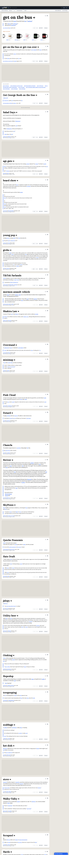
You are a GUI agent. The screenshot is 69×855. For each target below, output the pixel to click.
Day (22, 300)
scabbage (4, 738)
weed (25, 666)
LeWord (8, 370)
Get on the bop (22, 89)
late (19, 238)
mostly (9, 362)
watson (7, 608)
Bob (5, 198)
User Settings (64, 10)
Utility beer (5, 631)
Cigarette (5, 782)
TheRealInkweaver (11, 700)
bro (17, 282)
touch (21, 399)
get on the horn (40, 86)
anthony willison (8, 791)
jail (14, 131)
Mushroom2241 (12, 549)
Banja (8, 173)
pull (7, 606)
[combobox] (36, 8)
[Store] (64, 8)
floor (36, 842)
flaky (21, 727)
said (12, 134)
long (15, 415)
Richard (5, 316)
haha (30, 808)
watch (45, 164)
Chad (13, 568)
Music (26, 10)
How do (9, 366)
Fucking (7, 171)
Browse (10, 10)
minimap (4, 370)
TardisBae (8, 452)
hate (8, 568)
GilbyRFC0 (9, 136)
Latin (18, 448)
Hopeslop (4, 685)
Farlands (14, 282)
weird (15, 280)
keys (17, 185)
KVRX (12, 304)
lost (17, 415)
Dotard (4, 420)
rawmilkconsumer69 (10, 685)
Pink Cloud (4, 405)
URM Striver (8, 497)
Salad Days (4, 136)
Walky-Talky (5, 811)
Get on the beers (6, 89)
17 (13, 264)
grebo (4, 268)
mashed (34, 50)
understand (6, 348)
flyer (26, 507)
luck (4, 750)
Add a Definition (58, 10)
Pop (26, 254)
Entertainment (19, 10)
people (21, 192)
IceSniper (8, 844)
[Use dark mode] (66, 8)
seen (33, 679)
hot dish (4, 755)
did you (9, 24)
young (12, 240)
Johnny (8, 666)
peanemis (14, 547)
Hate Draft (4, 576)
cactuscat (7, 268)
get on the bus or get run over (8, 61)
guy (8, 402)
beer (6, 618)
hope (6, 666)
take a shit (6, 98)
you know (13, 366)
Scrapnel (4, 844)
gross (26, 733)
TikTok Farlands (5, 284)
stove (4, 791)
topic (11, 348)
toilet (15, 695)
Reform (16, 314)
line (21, 100)
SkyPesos (4, 515)
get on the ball (21, 87)
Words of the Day (5, 10)
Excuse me (6, 100)
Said (18, 280)
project (16, 839)
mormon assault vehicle (7, 304)
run (18, 58)
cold (16, 125)
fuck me (5, 787)
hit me (9, 450)
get (32, 50)
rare (15, 680)
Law (12, 314)
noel (8, 787)
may (40, 464)
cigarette (17, 782)
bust (4, 661)
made (9, 842)
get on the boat (14, 89)
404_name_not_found (10, 515)
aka (25, 21)
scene (12, 254)
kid (19, 448)
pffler (8, 576)
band (15, 21)
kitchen (39, 787)
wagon (16, 295)
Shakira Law (5, 320)
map (4, 362)
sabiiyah (15, 61)
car (6, 603)
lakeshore (9, 631)
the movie (19, 547)
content (27, 164)
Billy (5, 166)
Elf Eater (9, 352)
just (9, 240)
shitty (5, 603)
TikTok (4, 278)
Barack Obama (8, 494)
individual (9, 415)
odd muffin (9, 811)
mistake (36, 314)
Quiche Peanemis (6, 549)
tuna (7, 752)
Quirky (4, 543)
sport (21, 564)
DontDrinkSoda (9, 669)
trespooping (5, 700)
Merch (46, 28)
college (32, 463)
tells (11, 362)
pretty (13, 402)
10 (6, 683)
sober (45, 398)
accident (20, 733)
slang (10, 253)
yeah (28, 808)
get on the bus (5, 28)
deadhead (29, 21)
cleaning (38, 625)
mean (37, 257)
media (16, 544)
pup (14, 240)
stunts (14, 606)
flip (27, 448)
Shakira (24, 316)
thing (28, 698)
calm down (28, 418)
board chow (5, 210)
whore (15, 54)
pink (45, 402)
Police (4, 658)
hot (11, 752)
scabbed (5, 727)
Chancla (4, 452)
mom (6, 450)
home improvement (23, 839)
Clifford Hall (8, 755)
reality (25, 399)
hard (6, 509)
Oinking (4, 669)
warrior (35, 299)
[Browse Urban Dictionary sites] (5, 8)
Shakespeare (17, 121)
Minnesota (5, 748)
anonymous (8, 420)
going (11, 418)
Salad (5, 134)
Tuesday (30, 621)
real (47, 166)
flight (17, 512)
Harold (6, 495)
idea (32, 350)
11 (40, 350)
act (5, 695)
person (7, 238)
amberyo (14, 103)
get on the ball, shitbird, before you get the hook (35, 87)
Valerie (8, 803)
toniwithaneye (9, 405)
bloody (17, 266)
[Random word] (61, 7)
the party (20, 842)
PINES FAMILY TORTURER (13, 284)
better (8, 58)
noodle (9, 752)
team (40, 50)
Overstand (4, 352)
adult (14, 238)
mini (20, 295)
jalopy (4, 608)
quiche (10, 547)
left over (8, 839)
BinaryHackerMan (11, 210)
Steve (26, 627)
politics (23, 482)
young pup (4, 243)
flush (21, 698)
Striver (4, 497)
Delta (4, 507)
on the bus (15, 24)
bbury (10, 28)
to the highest (20, 348)
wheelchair (10, 805)
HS (22, 466)
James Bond (10, 606)
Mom (5, 736)
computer (29, 186)
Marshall (29, 479)
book (11, 512)
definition (34, 801)
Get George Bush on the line (29, 86)
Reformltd (9, 320)
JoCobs (8, 738)
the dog (9, 243)
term (8, 295)
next (21, 695)
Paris (20, 512)
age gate (4, 173)
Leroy (5, 350)
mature (36, 164)
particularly (14, 727)
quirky (24, 544)
